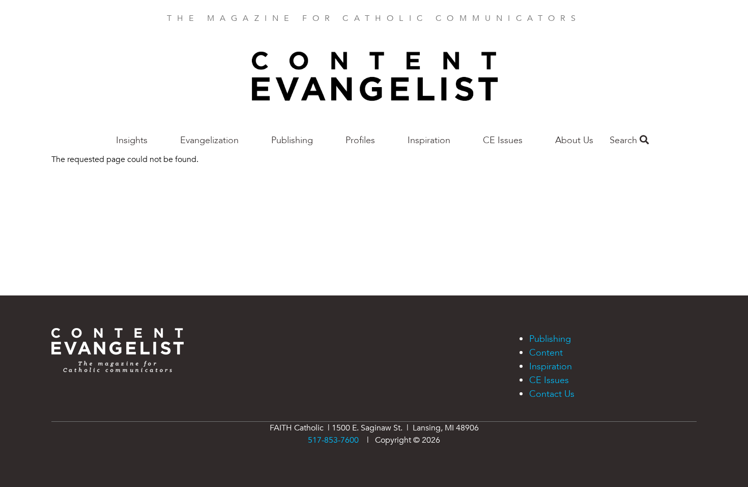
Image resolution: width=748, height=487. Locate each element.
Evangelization (209, 140)
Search (625, 140)
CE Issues (503, 140)
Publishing (292, 140)
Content (546, 352)
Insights (132, 140)
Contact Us (551, 394)
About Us (574, 140)
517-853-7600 (333, 440)
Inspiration (429, 140)
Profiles (360, 140)
